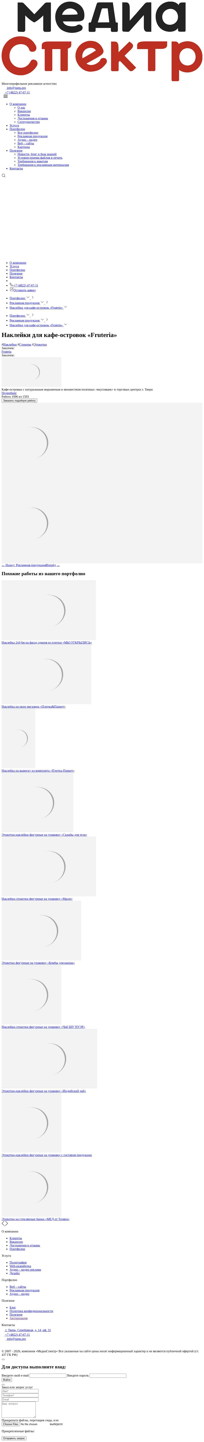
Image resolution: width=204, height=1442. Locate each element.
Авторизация (18, 1318)
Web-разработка (20, 1266)
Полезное (16, 150)
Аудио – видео (27, 139)
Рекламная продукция (32, 136)
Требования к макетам (33, 161)
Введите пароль (78, 1375)
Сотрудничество (29, 122)
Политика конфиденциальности (31, 1311)
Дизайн (15, 1273)
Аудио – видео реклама (25, 1269)
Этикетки (40, 344)
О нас (21, 107)
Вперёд (53, 565)
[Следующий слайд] (6, 1224)
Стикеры (25, 344)
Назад (8, 565)
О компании (18, 104)
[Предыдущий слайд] (3, 1224)
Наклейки (10, 344)
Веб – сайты (26, 143)
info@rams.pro (16, 88)
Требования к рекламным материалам (43, 165)
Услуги (14, 125)
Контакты (16, 168)
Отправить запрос (14, 1438)
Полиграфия (18, 1262)
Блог (13, 1307)
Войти (6, 1379)
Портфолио (17, 129)
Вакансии (24, 111)
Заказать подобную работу (19, 400)
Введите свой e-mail (15, 1375)
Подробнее (9, 393)
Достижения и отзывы (33, 118)
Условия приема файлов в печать (40, 157)
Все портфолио (28, 132)
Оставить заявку (25, 290)
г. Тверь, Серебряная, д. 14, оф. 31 (28, 1330)
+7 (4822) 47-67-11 (17, 92)
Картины (24, 147)
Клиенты (24, 114)
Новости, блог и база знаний (37, 154)
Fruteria (6, 351)
